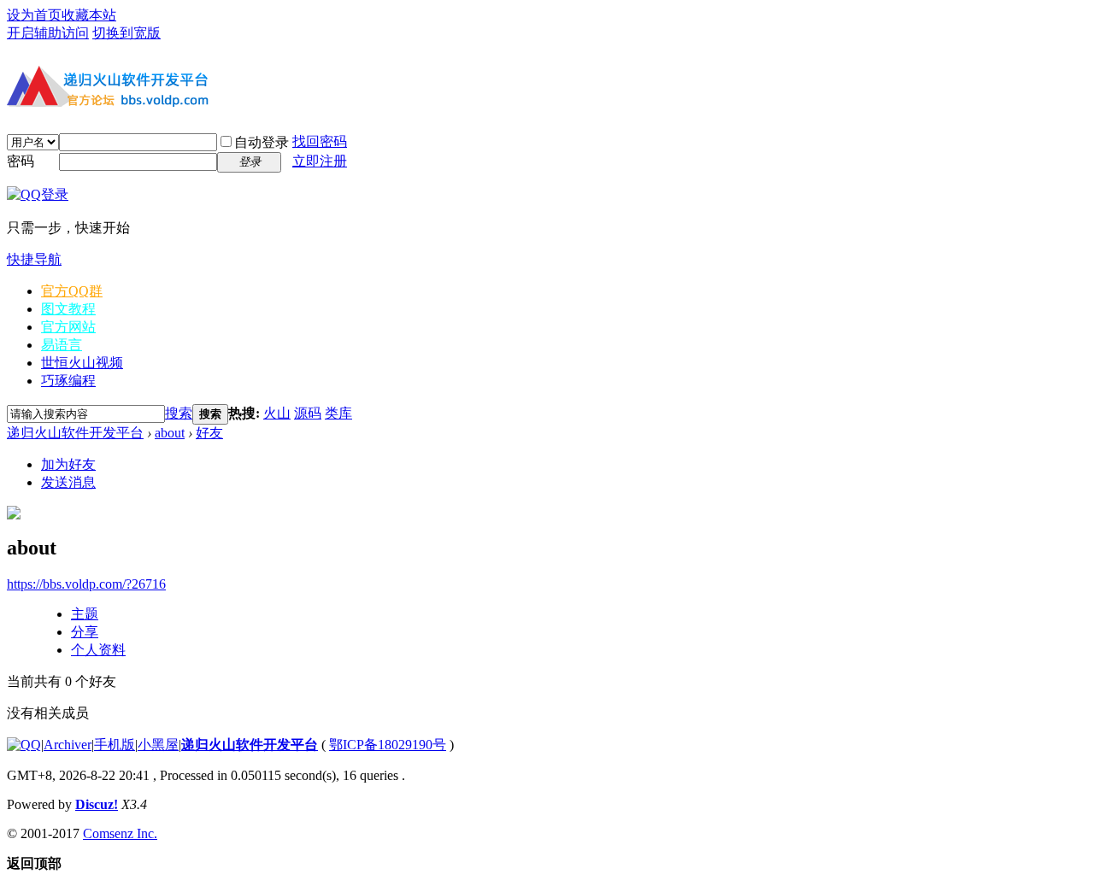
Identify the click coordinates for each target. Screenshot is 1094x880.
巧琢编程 (68, 380)
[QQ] (24, 744)
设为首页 (34, 15)
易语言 (61, 344)
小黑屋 (158, 744)
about (170, 432)
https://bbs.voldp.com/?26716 (86, 584)
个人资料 (98, 649)
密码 (20, 161)
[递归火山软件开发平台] (109, 109)
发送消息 (68, 482)
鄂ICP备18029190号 (387, 744)
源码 (307, 413)
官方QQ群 (72, 291)
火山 (277, 413)
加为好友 (68, 464)
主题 (84, 614)
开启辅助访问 (48, 33)
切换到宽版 (126, 33)
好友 (209, 432)
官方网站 (68, 327)
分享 (84, 632)
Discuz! (96, 804)
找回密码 (319, 141)
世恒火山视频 (82, 362)
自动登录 (261, 142)
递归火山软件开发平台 (75, 432)
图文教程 (68, 309)
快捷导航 (34, 259)
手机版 (114, 744)
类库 (338, 413)
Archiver (67, 744)
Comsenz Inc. (120, 833)
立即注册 (319, 161)
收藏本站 (89, 15)
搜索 (178, 413)
